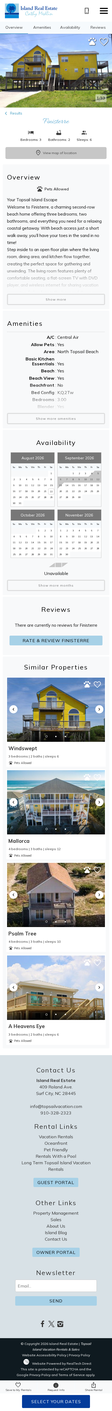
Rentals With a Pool (56, 1156)
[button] (104, 11)
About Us (55, 1226)
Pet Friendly (56, 1149)
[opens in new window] (42, 1324)
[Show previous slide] (14, 709)
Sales (56, 1219)
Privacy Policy (79, 1355)
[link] (56, 722)
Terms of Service (71, 1375)
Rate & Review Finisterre (56, 640)
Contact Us (56, 1239)
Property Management (56, 1213)
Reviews (98, 27)
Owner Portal (56, 1252)
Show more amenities (56, 419)
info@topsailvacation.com (56, 1106)
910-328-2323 (56, 1113)
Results (15, 113)
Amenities (42, 27)
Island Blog (56, 1232)
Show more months (56, 585)
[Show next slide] (99, 709)
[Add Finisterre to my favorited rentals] (103, 42)
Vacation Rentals (56, 1136)
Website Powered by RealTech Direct (61, 1363)
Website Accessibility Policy (44, 1355)
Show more (56, 299)
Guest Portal (56, 1182)
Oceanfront (56, 1143)
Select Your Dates (56, 1401)
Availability (70, 27)
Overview (14, 27)
